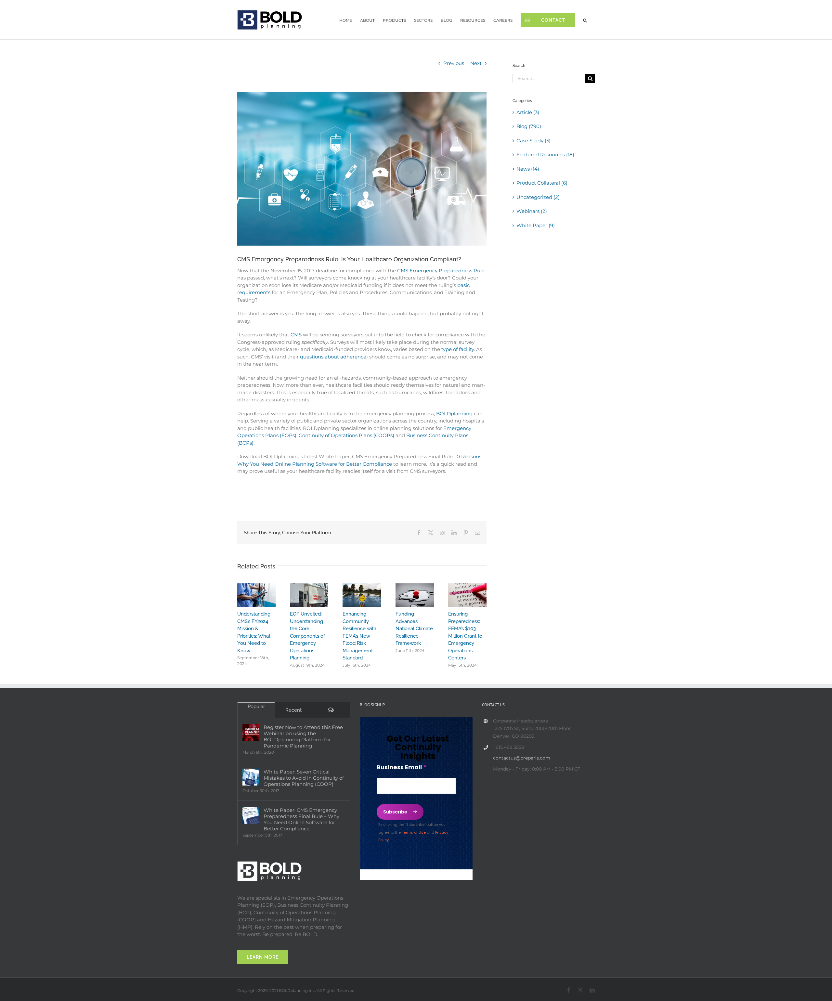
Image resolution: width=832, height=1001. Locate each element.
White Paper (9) (535, 225)
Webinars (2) (531, 211)
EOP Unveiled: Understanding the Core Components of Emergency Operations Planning (307, 636)
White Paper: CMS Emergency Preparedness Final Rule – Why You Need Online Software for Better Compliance (301, 819)
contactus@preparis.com (521, 758)
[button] (585, 18)
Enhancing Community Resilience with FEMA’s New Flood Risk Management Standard (359, 636)
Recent (293, 710)
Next (476, 63)
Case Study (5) (533, 140)
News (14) (527, 169)
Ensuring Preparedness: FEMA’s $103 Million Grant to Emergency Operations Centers (465, 636)
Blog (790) (528, 126)
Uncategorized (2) (538, 197)
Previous (453, 63)
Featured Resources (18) (545, 154)
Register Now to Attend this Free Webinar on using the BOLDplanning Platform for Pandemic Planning (303, 736)
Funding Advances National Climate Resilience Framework (414, 628)
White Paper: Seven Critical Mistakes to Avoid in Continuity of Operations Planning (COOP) (304, 778)
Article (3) (527, 112)
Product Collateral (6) (541, 183)
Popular (256, 706)
